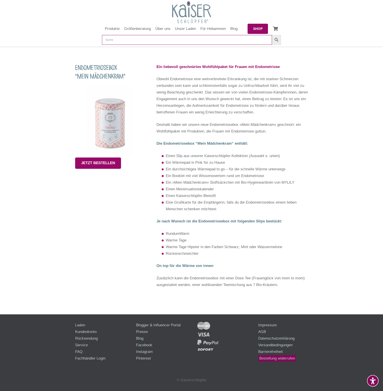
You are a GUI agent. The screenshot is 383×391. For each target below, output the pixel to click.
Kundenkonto (86, 332)
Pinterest (143, 358)
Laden (80, 325)
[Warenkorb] (275, 29)
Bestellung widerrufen (277, 358)
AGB (262, 332)
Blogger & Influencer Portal (158, 325)
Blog (139, 338)
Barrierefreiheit (270, 352)
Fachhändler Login (90, 358)
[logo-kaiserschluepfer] (191, 12)
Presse (142, 332)
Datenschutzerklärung (276, 338)
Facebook (144, 345)
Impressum (267, 325)
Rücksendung (86, 338)
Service (81, 345)
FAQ (78, 352)
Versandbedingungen (275, 345)
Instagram (144, 352)
